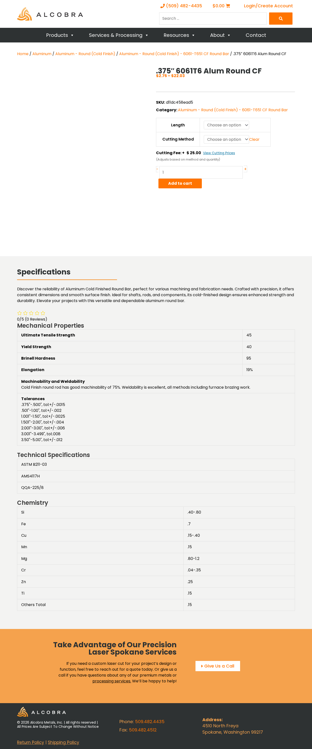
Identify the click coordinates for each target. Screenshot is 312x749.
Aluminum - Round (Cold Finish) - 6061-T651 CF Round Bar (174, 54)
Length (178, 125)
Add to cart (180, 183)
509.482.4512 (143, 730)
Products (57, 35)
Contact (256, 35)
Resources (176, 35)
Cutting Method (178, 139)
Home (23, 54)
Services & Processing (116, 35)
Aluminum (41, 54)
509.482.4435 (150, 722)
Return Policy (30, 742)
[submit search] (280, 18)
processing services (111, 681)
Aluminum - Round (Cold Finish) (85, 54)
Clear (254, 139)
